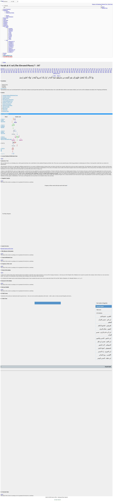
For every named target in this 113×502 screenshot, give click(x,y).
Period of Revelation (7, 104)
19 (35, 68)
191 (74, 72)
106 (92, 69)
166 (14, 72)
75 (29, 69)
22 (41, 68)
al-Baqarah (10, 29)
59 (111, 68)
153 (93, 71)
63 (7, 69)
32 (60, 68)
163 (6, 72)
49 (92, 68)
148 (81, 71)
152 (91, 71)
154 (96, 71)
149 (84, 71)
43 (80, 68)
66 (12, 69)
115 (2, 71)
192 (77, 72)
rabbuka (2, 132)
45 (84, 68)
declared (2, 127)
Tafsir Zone (110, 4)
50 (94, 68)
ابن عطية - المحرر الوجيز (105, 358)
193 (79, 72)
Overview (3, 68)
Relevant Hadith (6, 106)
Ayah (7, 40)
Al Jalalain (99, 313)
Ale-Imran (10, 30)
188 (67, 72)
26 (48, 68)
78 (35, 69)
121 (16, 71)
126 (28, 71)
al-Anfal (10, 35)
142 (67, 71)
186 (62, 72)
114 (111, 69)
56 (105, 68)
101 (80, 69)
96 (69, 69)
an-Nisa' (10, 34)
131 (40, 71)
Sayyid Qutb (100, 306)
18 (33, 68)
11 (20, 68)
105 (89, 69)
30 (56, 68)
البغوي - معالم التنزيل (105, 329)
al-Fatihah (10, 28)
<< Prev (54, 75)
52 (98, 68)
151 (89, 71)
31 (58, 68)
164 (9, 72)
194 (81, 72)
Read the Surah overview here (7, 248)
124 (23, 71)
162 (4, 72)
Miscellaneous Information (8, 99)
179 (45, 72)
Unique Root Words (10, 12)
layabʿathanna (3, 138)
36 (67, 68)
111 (104, 69)
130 (38, 71)
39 (73, 68)
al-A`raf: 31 (10, 47)
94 (65, 69)
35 (65, 68)
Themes (7, 15)
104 (87, 69)
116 (4, 71)
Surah (7, 27)
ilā (1, 149)
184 (57, 72)
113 (108, 69)
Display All (94, 4)
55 (103, 68)
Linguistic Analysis (6, 96)
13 (24, 68)
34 (63, 68)
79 (37, 69)
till (1, 150)
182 (52, 72)
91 (60, 69)
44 (82, 68)
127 (30, 71)
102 (82, 69)
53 (99, 68)
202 (101, 72)
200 (96, 72)
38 (71, 68)
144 (72, 71)
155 (98, 71)
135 (50, 71)
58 (109, 68)
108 (97, 69)
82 (43, 69)
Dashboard (99, 4)
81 (41, 69)
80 (39, 69)
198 (91, 72)
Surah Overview (6, 98)
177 (40, 72)
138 (57, 71)
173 (31, 72)
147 (79, 71)
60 (1, 69)
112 (106, 69)
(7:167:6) (3, 148)
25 (46, 68)
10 (18, 68)
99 (75, 69)
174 (33, 72)
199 (93, 72)
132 (43, 71)
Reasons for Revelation (7, 105)
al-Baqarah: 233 (11, 49)
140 (62, 71)
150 (86, 71)
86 (50, 69)
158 (105, 71)
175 (35, 72)
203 (103, 72)
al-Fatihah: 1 (11, 42)
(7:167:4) (3, 136)
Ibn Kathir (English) (101, 303)
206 (110, 72)
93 (63, 69)
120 (14, 71)
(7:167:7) (3, 154)
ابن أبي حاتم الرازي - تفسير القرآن (104, 334)
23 (43, 68)
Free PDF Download (7, 56)
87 (52, 69)
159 (108, 71)
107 (94, 69)
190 (72, 72)
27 (50, 68)
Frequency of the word (7, 102)
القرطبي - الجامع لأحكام (105, 325)
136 (52, 71)
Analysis (7, 11)
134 (47, 71)
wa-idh (2, 120)
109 (99, 69)
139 (59, 71)
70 (20, 69)
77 (33, 69)
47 (88, 68)
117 (6, 71)
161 (2, 72)
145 (74, 71)
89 (56, 69)
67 (14, 69)
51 (96, 68)
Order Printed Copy (7, 55)
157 (103, 71)
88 (54, 69)
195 (84, 72)
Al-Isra (9, 32)
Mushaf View (104, 4)
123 (21, 71)
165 (11, 72)
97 (71, 69)
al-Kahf (10, 36)
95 (67, 69)
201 (98, 72)
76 (31, 69)
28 (52, 68)
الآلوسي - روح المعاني (105, 355)
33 (62, 68)
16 (29, 68)
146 (76, 71)
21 (39, 68)
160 (110, 71)
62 (5, 69)
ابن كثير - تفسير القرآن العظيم (105, 321)
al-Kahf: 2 (10, 48)
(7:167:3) (3, 131)
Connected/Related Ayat (8, 101)
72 (24, 69)
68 (16, 69)
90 (58, 69)
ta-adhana (3, 126)
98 (73, 69)
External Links (6, 111)
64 (8, 69)
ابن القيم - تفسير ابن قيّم (105, 341)
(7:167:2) (3, 125)
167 (16, 72)
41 (77, 68)
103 (84, 69)
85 (48, 69)
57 (107, 68)
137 (55, 71)
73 (25, 69)
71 (22, 69)
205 (108, 72)
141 (64, 71)
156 (101, 71)
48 (90, 68)
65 (10, 69)
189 (69, 72)
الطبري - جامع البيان (106, 316)
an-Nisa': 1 (10, 52)
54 (101, 68)
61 (3, 69)
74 (27, 69)
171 (26, 72)
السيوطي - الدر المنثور (105, 345)
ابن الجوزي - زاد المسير (105, 351)
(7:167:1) (3, 119)
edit (2, 158)
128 (33, 71)
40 (75, 68)
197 (89, 72)
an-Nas (9, 33)
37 (69, 68)
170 (23, 72)
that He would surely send (6, 139)
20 (37, 68)
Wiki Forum (5, 108)
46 (86, 68)
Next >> (59, 75)
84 (46, 69)
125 (26, 71)
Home (4, 62)
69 (18, 69)
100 (77, 69)
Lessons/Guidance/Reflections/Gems (10, 95)
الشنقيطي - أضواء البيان (105, 348)
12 (22, 68)
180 (48, 72)
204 (106, 72)
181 (50, 72)
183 (55, 72)
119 (11, 71)
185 (60, 72)
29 (54, 68)
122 (18, 71)
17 (31, 68)
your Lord (3, 133)
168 (18, 72)
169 (21, 72)
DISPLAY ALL (56, 73)
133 (45, 71)
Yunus (9, 37)
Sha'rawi (98, 309)
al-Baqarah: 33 (11, 41)
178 (43, 72)
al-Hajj (9, 39)
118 (9, 71)
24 (44, 68)
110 (101, 69)
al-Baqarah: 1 (11, 45)
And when (3, 121)
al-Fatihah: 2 (11, 43)
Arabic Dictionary (9, 16)
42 (79, 68)
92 (62, 69)
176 (38, 72)
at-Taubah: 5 (11, 46)
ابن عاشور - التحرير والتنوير (104, 338)
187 (64, 72)
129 (35, 71)
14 (25, 68)
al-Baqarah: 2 (11, 50)
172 (28, 72)
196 (86, 72)
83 (44, 69)
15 (27, 68)
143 (69, 71)
